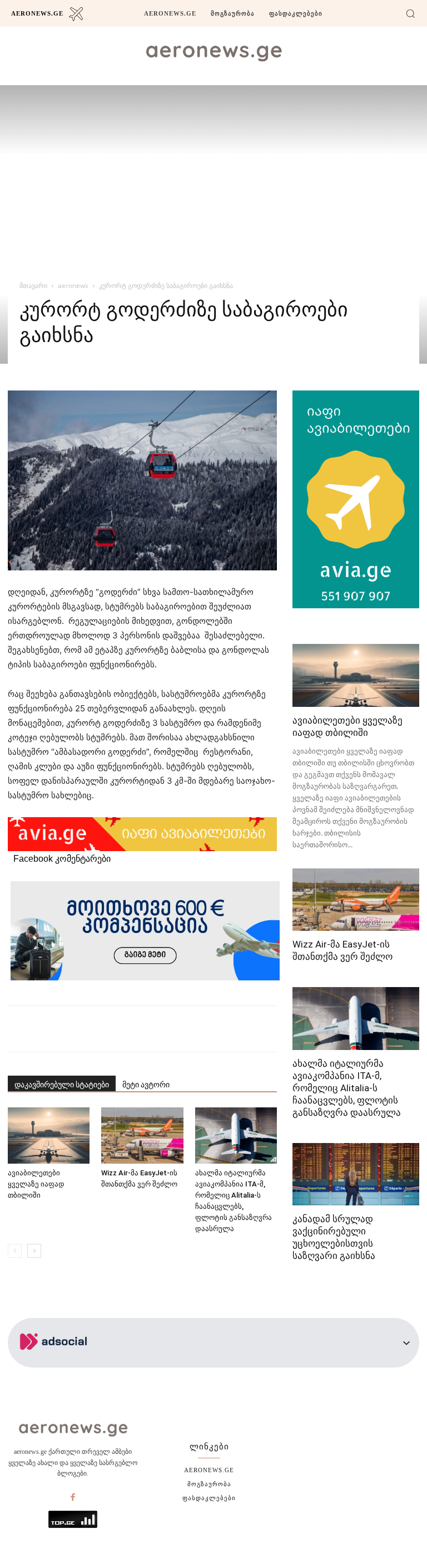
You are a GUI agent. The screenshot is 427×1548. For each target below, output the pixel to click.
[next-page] (34, 1251)
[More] (209, 1029)
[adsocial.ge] (55, 1361)
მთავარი (33, 285)
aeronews (73, 285)
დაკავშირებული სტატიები (61, 1084)
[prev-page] (15, 1251)
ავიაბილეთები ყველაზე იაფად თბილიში (36, 1184)
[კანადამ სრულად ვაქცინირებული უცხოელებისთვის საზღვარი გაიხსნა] (355, 1174)
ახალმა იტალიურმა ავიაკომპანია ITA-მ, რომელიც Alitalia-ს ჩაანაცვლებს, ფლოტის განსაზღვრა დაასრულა (346, 1088)
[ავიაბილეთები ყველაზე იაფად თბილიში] (49, 1135)
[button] (410, 13)
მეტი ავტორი (146, 1084)
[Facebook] (72, 1497)
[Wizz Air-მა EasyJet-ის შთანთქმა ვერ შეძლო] (142, 1135)
